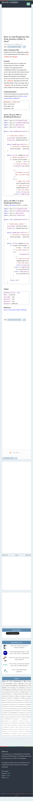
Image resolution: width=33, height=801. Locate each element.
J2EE (7, 685)
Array (16, 692)
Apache (11, 700)
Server (29, 706)
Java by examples (10, 2)
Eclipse (11, 696)
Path (17, 727)
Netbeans (22, 712)
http (28, 714)
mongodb (25, 733)
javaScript (13, 708)
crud (28, 712)
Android (4, 696)
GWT (24, 710)
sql (23, 716)
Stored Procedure (6, 694)
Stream (8, 690)
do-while (4, 714)
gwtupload (14, 733)
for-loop (23, 714)
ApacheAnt (16, 718)
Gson (5, 725)
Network (13, 706)
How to (5, 681)
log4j (20, 733)
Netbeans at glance (6, 702)
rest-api (20, 708)
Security (22, 702)
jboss (3, 716)
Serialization (4, 729)
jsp (8, 716)
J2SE (29, 681)
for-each (16, 714)
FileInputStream (14, 46)
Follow (8, 773)
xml (28, 735)
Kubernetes (6, 727)
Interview (18, 681)
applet (29, 689)
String (15, 689)
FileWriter (17, 710)
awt (10, 731)
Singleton (11, 729)
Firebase (16, 698)
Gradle (29, 710)
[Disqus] (16, 485)
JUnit (25, 725)
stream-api (22, 689)
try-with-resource (11, 205)
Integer (20, 725)
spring (23, 696)
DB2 (21, 721)
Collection (20, 683)
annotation (4, 731)
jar (8, 708)
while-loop (8, 718)
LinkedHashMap (13, 712)
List (30, 683)
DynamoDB (22, 723)
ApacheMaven (25, 718)
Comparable (14, 721)
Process (21, 727)
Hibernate (24, 685)
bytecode (21, 731)
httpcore (6, 704)
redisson (23, 735)
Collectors (13, 704)
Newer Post (5, 555)
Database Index (25, 692)
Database (23, 688)
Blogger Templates (21, 793)
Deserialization (5, 723)
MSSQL (15, 685)
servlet (18, 716)
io (24, 46)
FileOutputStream (8, 710)
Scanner (27, 727)
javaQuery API (8, 692)
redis (19, 735)
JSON (5, 712)
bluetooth (15, 731)
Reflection (15, 702)
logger (12, 716)
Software (22, 729)
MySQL (4, 688)
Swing (13, 688)
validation (28, 716)
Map (17, 696)
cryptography (28, 731)
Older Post (28, 555)
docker (10, 714)
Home (16, 555)
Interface (6, 706)
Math (12, 727)
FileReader (29, 723)
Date (27, 721)
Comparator (21, 704)
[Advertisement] (16, 21)
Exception (9, 683)
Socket (16, 729)
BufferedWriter (27, 708)
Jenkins (29, 725)
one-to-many (6, 735)
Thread (23, 698)
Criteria (9, 698)
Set (5, 708)
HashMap (29, 704)
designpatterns (7, 733)
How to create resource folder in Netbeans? (15, 310)
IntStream (15, 725)
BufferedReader (5, 721)
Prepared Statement (21, 706)
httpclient (28, 702)
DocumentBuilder (14, 723)
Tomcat (27, 729)
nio (30, 733)
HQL (9, 725)
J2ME (27, 700)
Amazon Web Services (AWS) (21, 694)
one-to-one (13, 735)
